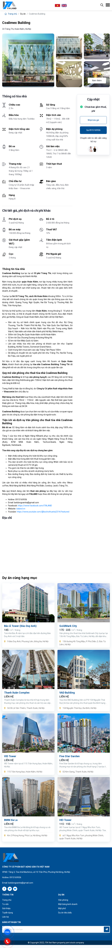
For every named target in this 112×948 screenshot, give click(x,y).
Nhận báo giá (93, 120)
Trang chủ (12, 14)
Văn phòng (63, 900)
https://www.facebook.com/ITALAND (35, 505)
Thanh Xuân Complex (16, 692)
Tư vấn (5, 904)
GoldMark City (68, 625)
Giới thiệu (6, 908)
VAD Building (67, 692)
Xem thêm (97, 80)
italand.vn (20, 508)
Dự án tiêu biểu (65, 912)
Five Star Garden (69, 756)
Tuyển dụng (7, 912)
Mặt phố (62, 908)
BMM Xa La (11, 819)
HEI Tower (65, 819)
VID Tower (10, 756)
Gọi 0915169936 (93, 130)
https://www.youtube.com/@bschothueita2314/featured (43, 512)
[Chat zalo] (9, 932)
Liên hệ (5, 917)
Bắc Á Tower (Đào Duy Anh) (20, 625)
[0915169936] (9, 941)
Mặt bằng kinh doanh (67, 904)
